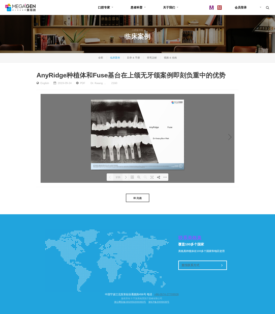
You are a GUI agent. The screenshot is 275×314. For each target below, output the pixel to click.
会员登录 (241, 7)
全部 (100, 57)
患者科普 (137, 7)
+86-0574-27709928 (166, 294)
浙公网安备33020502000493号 (130, 302)
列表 (139, 198)
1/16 (118, 177)
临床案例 (115, 57)
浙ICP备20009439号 (158, 302)
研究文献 (152, 57)
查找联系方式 (190, 265)
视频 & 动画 (170, 57)
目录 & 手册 (133, 57)
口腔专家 (104, 7)
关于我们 (169, 7)
